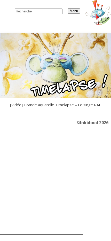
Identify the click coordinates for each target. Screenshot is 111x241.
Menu (74, 11)
